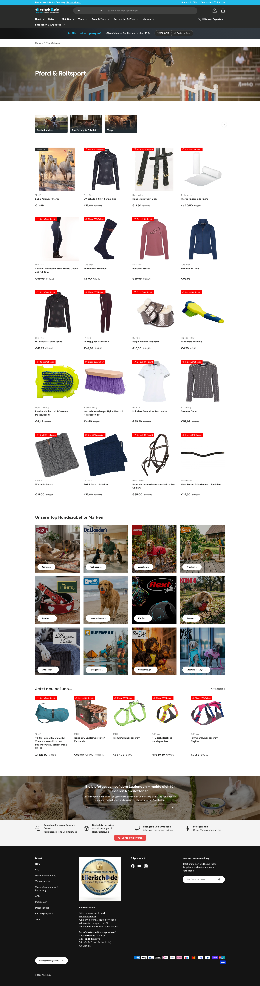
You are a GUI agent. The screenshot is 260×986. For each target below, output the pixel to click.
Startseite (39, 43)
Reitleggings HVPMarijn (96, 341)
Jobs (37, 919)
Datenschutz (42, 907)
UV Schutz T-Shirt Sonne (48, 341)
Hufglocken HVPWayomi (145, 341)
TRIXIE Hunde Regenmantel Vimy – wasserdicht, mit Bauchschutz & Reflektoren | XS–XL (51, 743)
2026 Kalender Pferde (47, 198)
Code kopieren (184, 33)
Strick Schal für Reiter (96, 484)
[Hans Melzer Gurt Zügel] (154, 169)
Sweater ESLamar (190, 268)
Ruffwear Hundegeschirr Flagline (204, 739)
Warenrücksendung (45, 875)
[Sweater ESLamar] (203, 239)
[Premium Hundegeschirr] (130, 713)
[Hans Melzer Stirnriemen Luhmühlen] (203, 455)
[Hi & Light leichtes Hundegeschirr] (169, 713)
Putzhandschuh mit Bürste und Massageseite (52, 413)
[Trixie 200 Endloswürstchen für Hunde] (91, 713)
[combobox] (135, 10)
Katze (51, 19)
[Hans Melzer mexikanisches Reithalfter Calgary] (154, 455)
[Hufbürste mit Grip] (203, 312)
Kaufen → (46, 567)
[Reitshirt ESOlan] (154, 239)
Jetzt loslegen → (98, 618)
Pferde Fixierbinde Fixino (194, 198)
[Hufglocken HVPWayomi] (154, 312)
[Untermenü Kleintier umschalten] (73, 19)
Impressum (41, 901)
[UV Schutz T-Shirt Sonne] (57, 312)
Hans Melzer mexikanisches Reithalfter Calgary (153, 486)
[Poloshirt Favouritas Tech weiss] (154, 382)
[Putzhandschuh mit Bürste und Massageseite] (57, 382)
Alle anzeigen (218, 688)
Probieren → (96, 567)
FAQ (195, 2)
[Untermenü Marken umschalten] (153, 19)
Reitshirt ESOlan (141, 268)
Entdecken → (48, 669)
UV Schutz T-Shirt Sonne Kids (100, 198)
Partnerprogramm (44, 913)
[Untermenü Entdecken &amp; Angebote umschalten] (63, 25)
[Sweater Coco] (203, 382)
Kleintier (66, 19)
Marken (147, 19)
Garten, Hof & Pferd (124, 19)
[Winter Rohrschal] (57, 455)
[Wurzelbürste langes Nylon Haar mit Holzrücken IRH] (106, 382)
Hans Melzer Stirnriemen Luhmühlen (201, 484)
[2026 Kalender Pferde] (57, 169)
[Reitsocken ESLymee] (106, 239)
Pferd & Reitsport (53, 43)
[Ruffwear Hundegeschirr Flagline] (208, 713)
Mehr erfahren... (73, 2)
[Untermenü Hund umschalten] (43, 19)
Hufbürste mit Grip (191, 341)
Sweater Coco (189, 411)
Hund (38, 19)
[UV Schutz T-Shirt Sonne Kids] (106, 169)
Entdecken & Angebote (48, 24)
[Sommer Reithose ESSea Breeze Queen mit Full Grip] (57, 239)
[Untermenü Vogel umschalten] (87, 19)
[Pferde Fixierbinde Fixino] (203, 169)
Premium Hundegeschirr (126, 737)
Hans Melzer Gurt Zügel (145, 198)
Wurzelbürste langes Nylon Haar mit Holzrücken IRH (104, 413)
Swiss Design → (145, 669)
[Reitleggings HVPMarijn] (106, 312)
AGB (37, 896)
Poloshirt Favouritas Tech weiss (149, 411)
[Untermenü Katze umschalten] (57, 19)
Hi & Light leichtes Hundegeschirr (162, 739)
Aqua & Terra (99, 19)
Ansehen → (143, 567)
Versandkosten (43, 881)
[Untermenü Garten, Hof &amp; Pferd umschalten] (138, 19)
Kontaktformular (87, 916)
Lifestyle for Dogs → (196, 669)
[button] (223, 10)
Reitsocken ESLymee (95, 268)
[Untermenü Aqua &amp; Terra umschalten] (108, 19)
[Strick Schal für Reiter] (106, 455)
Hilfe (37, 863)
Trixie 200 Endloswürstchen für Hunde (89, 739)
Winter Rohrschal (44, 484)
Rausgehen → (96, 669)
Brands (185, 2)
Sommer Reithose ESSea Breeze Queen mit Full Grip (56, 270)
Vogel (81, 19)
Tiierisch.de (46, 975)
